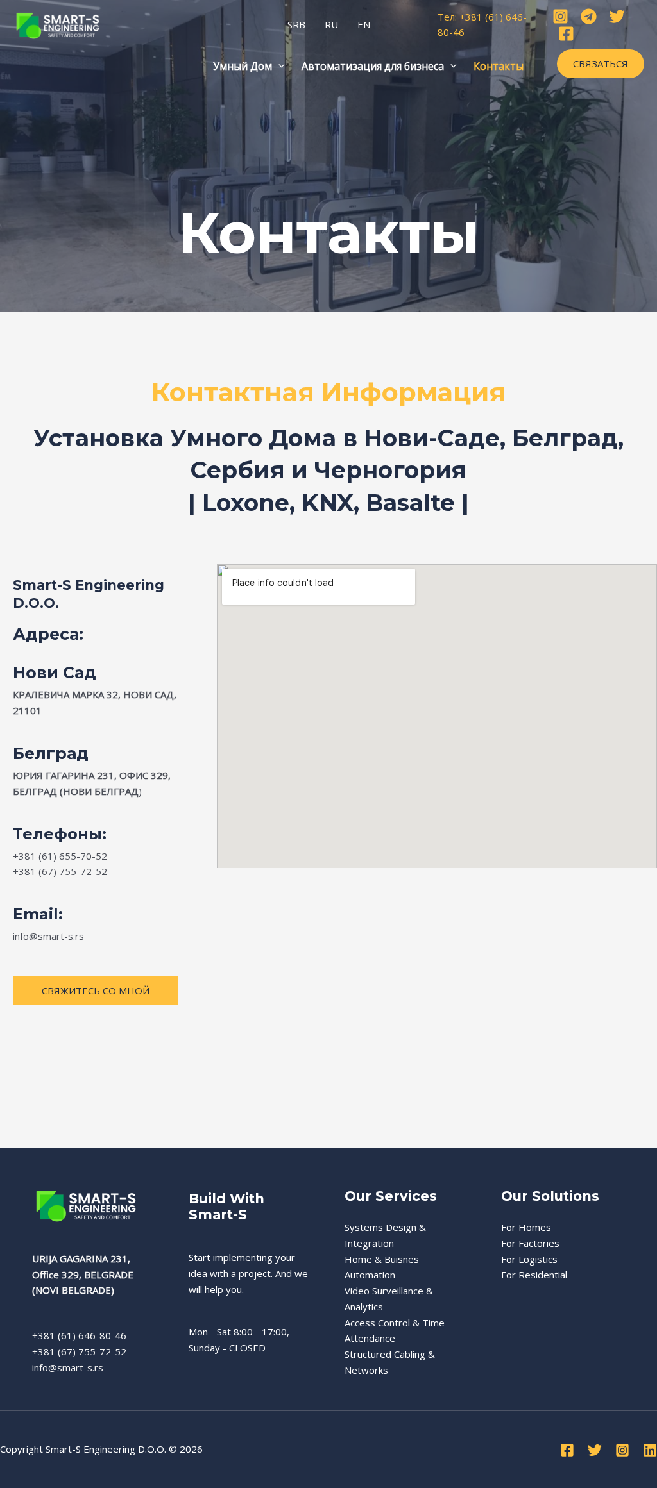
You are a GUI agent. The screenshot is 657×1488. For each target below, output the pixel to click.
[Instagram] (560, 16)
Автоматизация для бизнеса (373, 66)
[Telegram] (589, 16)
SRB (296, 24)
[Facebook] (566, 34)
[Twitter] (617, 16)
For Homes (526, 1227)
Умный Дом (242, 66)
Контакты (499, 66)
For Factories (530, 1243)
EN (363, 24)
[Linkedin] (650, 1450)
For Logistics (529, 1259)
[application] (278, 66)
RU (331, 24)
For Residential (534, 1274)
